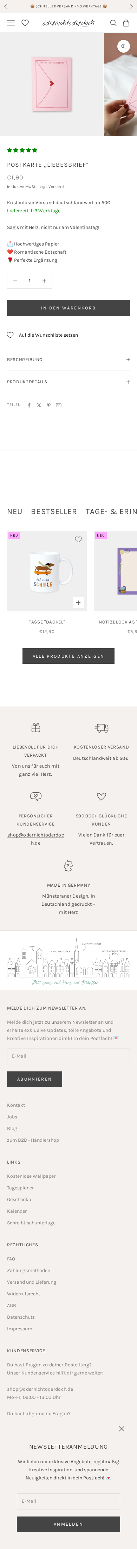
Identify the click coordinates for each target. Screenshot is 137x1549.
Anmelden (68, 1524)
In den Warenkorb (68, 308)
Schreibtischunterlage (31, 1223)
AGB (11, 1305)
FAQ (11, 1259)
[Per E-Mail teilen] (58, 405)
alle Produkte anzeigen (68, 656)
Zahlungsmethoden (28, 1270)
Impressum (19, 1329)
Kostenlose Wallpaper (31, 1176)
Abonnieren (34, 1079)
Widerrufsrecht (23, 1294)
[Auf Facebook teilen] (29, 405)
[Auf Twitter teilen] (39, 405)
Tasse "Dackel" (47, 622)
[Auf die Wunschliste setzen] (78, 539)
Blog (12, 1128)
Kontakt (16, 1105)
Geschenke (19, 1199)
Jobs (12, 1117)
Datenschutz (21, 1317)
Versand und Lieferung (31, 1282)
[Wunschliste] (25, 22)
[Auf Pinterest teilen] (49, 405)
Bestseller (54, 511)
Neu (14, 511)
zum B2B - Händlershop (33, 1140)
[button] (22, 150)
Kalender (17, 1211)
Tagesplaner (20, 1188)
